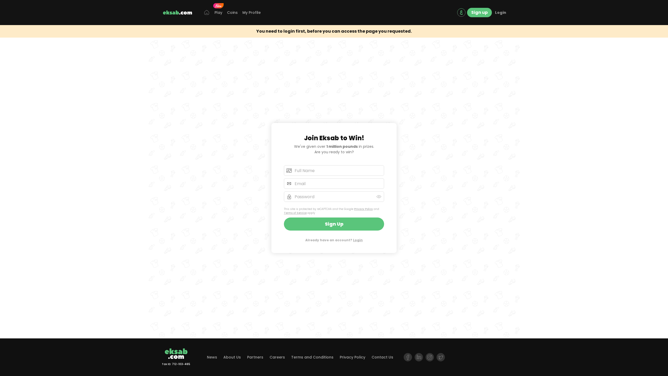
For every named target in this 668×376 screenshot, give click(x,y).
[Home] (207, 12)
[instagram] (430, 357)
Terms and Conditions (312, 357)
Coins (232, 12)
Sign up (479, 12)
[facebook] (408, 357)
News (212, 357)
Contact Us (382, 357)
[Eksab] (177, 12)
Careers (277, 357)
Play (218, 12)
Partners (255, 357)
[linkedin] (419, 357)
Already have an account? (334, 240)
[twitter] (441, 357)
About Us (232, 357)
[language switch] (461, 12)
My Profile (251, 12)
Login (500, 12)
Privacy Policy (363, 209)
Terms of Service (295, 213)
